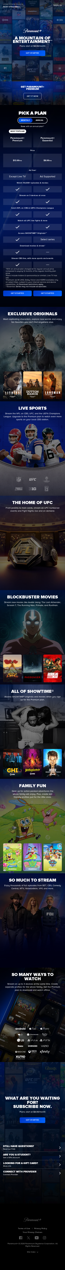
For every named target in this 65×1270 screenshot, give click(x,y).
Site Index (31, 1252)
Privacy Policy (40, 1229)
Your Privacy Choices (32, 1232)
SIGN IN (57, 5)
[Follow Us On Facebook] (20, 1237)
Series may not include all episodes (31, 287)
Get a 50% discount (11, 1158)
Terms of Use (24, 1229)
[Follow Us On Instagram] (44, 1237)
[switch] (32, 120)
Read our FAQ (9, 1149)
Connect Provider (10, 1175)
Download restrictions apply (31, 284)
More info (7, 1166)
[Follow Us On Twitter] (28, 1237)
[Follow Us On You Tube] (37, 1237)
